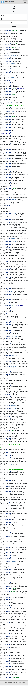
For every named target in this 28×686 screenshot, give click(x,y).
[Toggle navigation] (25, 1)
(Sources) (17, 684)
